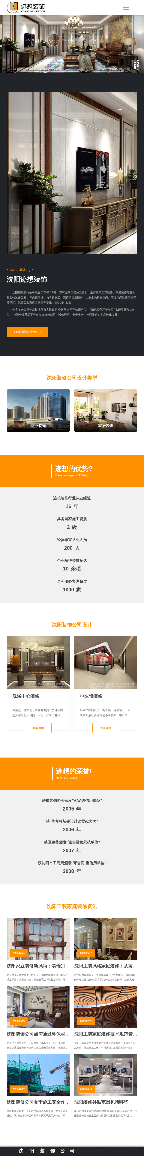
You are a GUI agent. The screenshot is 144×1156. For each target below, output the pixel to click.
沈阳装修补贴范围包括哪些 (101, 1102)
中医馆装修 (91, 696)
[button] (64, 69)
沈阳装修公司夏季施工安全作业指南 (38, 1102)
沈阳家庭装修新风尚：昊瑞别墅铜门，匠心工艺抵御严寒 (38, 966)
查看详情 (38, 728)
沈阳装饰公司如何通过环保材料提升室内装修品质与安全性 (38, 1034)
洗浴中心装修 (25, 696)
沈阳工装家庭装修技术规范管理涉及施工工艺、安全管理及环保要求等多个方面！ (105, 1034)
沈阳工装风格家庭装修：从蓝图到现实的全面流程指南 (105, 966)
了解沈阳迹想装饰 (25, 331)
